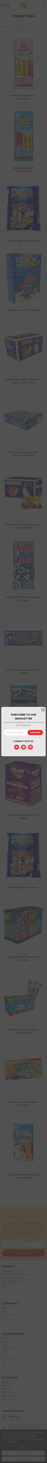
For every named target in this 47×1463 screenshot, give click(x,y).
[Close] (43, 710)
